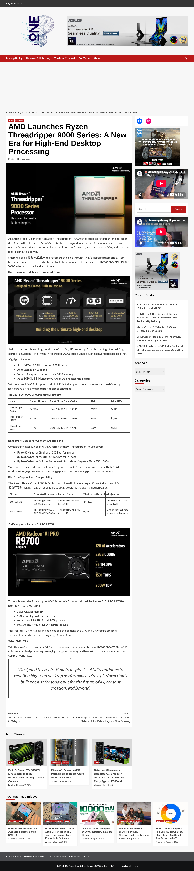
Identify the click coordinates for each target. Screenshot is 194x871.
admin (13, 159)
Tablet (20, 821)
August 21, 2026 (135, 839)
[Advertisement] (97, 85)
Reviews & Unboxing (38, 58)
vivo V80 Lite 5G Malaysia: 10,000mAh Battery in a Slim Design (157, 329)
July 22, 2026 (66, 781)
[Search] (186, 58)
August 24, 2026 (61, 842)
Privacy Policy (14, 58)
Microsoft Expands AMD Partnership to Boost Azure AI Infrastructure (67, 774)
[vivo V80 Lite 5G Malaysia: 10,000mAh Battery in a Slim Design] (97, 813)
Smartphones (97, 821)
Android (12, 821)
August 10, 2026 (25, 785)
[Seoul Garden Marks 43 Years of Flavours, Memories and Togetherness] (134, 813)
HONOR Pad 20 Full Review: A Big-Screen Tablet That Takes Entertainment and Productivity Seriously (158, 318)
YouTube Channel (64, 58)
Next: (100, 717)
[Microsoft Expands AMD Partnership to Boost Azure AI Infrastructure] (69, 752)
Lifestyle (123, 821)
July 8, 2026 (108, 785)
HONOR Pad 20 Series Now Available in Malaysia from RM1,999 (157, 306)
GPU (11, 120)
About (96, 58)
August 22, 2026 (98, 839)
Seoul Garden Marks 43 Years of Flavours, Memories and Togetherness (159, 338)
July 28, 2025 (25, 159)
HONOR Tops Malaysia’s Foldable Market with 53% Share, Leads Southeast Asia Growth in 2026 (161, 350)
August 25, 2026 (25, 839)
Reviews (58, 821)
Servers (66, 763)
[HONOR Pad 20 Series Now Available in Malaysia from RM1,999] (23, 813)
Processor (19, 120)
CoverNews (118, 865)
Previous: (38, 717)
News (131, 821)
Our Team (84, 58)
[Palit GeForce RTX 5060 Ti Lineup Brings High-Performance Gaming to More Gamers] (26, 752)
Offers (138, 821)
